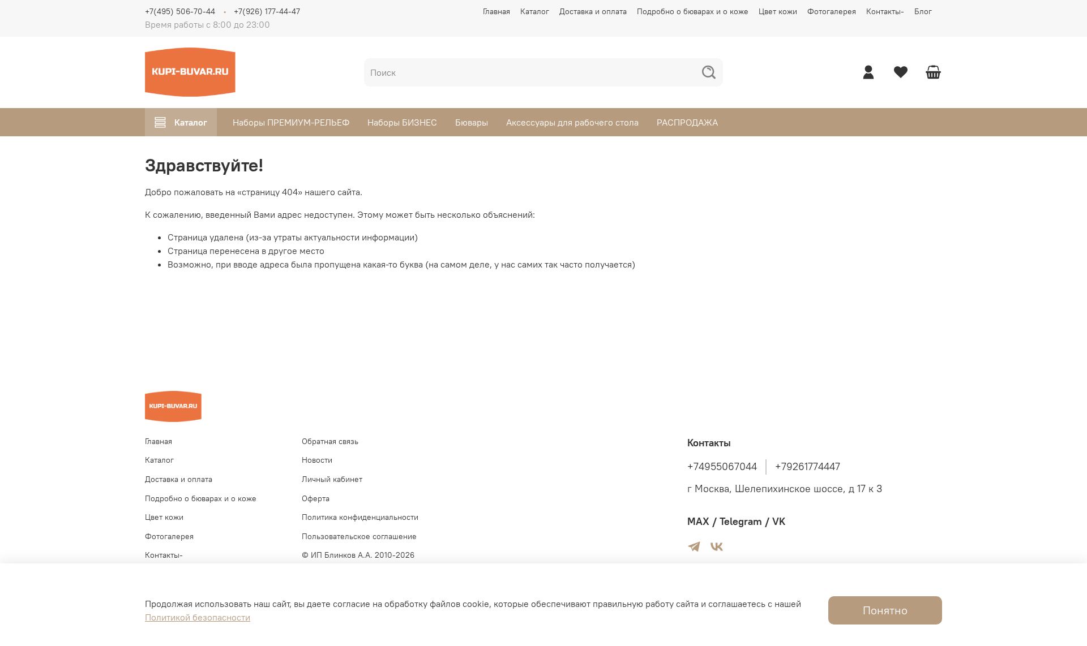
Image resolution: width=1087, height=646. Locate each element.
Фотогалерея (831, 11)
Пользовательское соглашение (359, 536)
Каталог (534, 11)
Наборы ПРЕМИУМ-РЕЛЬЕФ (291, 122)
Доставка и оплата (593, 11)
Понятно (885, 610)
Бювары (471, 122)
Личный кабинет (332, 479)
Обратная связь (330, 441)
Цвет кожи (778, 11)
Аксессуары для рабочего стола (572, 122)
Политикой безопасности (197, 617)
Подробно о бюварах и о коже (692, 11)
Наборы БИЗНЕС (402, 122)
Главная (496, 11)
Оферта (315, 498)
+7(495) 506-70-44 (180, 11)
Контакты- (885, 11)
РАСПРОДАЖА (687, 122)
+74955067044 (722, 466)
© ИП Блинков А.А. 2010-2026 (358, 555)
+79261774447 (807, 466)
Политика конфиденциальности (360, 517)
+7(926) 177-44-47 (267, 11)
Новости (317, 460)
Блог (923, 11)
